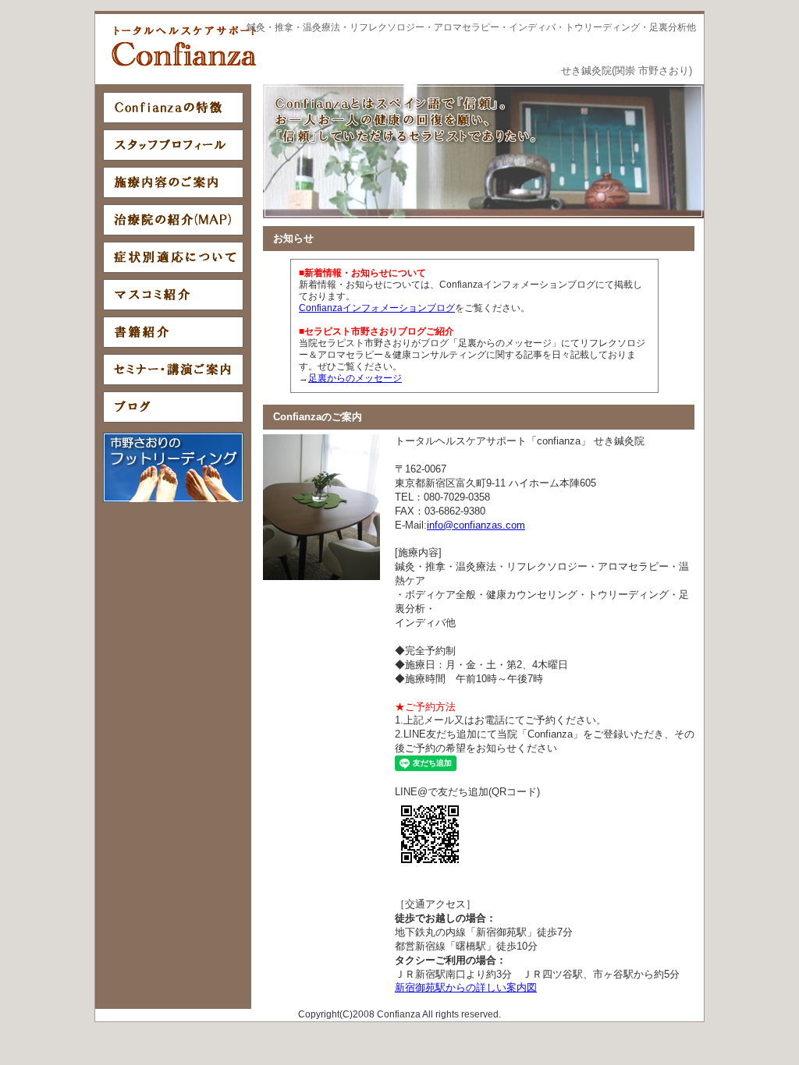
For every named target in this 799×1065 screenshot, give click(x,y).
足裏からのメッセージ (355, 378)
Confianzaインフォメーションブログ (377, 308)
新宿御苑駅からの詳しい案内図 (466, 987)
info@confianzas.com (476, 525)
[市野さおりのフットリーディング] (173, 498)
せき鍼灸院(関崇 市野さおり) (626, 70)
